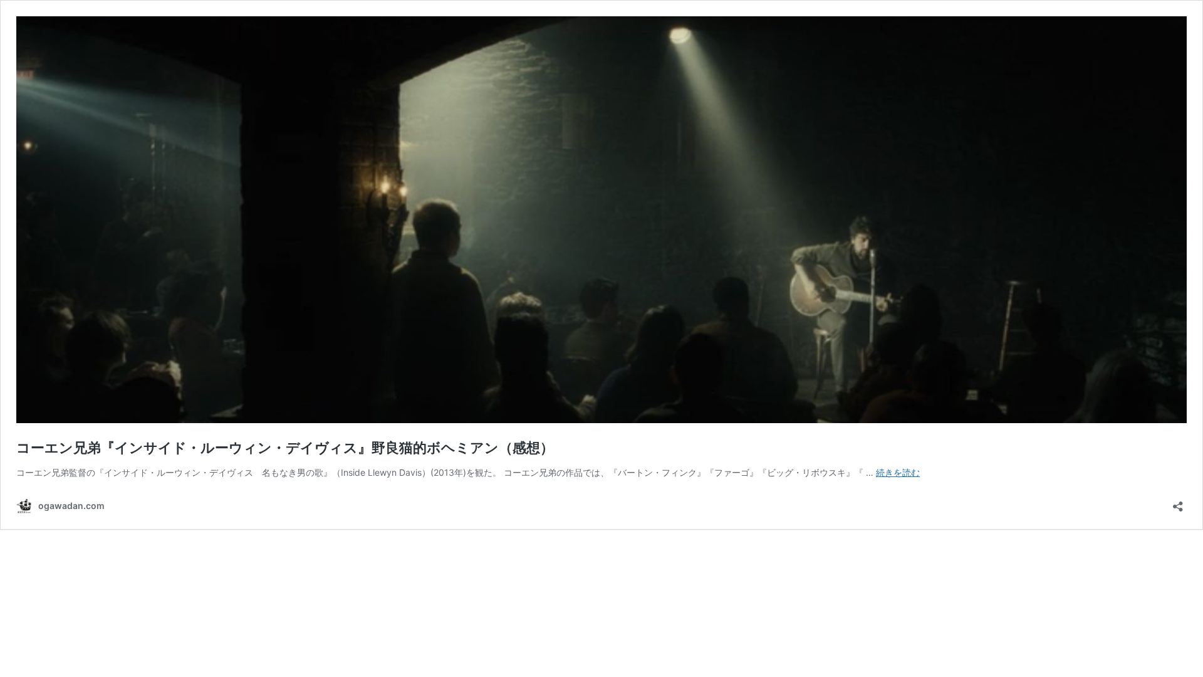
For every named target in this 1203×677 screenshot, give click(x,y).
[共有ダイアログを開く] (1178, 502)
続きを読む (898, 472)
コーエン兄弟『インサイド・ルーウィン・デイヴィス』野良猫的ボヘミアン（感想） (285, 447)
